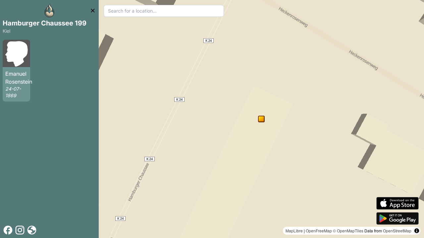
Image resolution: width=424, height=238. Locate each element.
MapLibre (294, 230)
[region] (261, 119)
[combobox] (164, 11)
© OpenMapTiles (348, 230)
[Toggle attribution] (417, 231)
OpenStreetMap (397, 230)
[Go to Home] (49, 11)
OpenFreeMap (319, 230)
